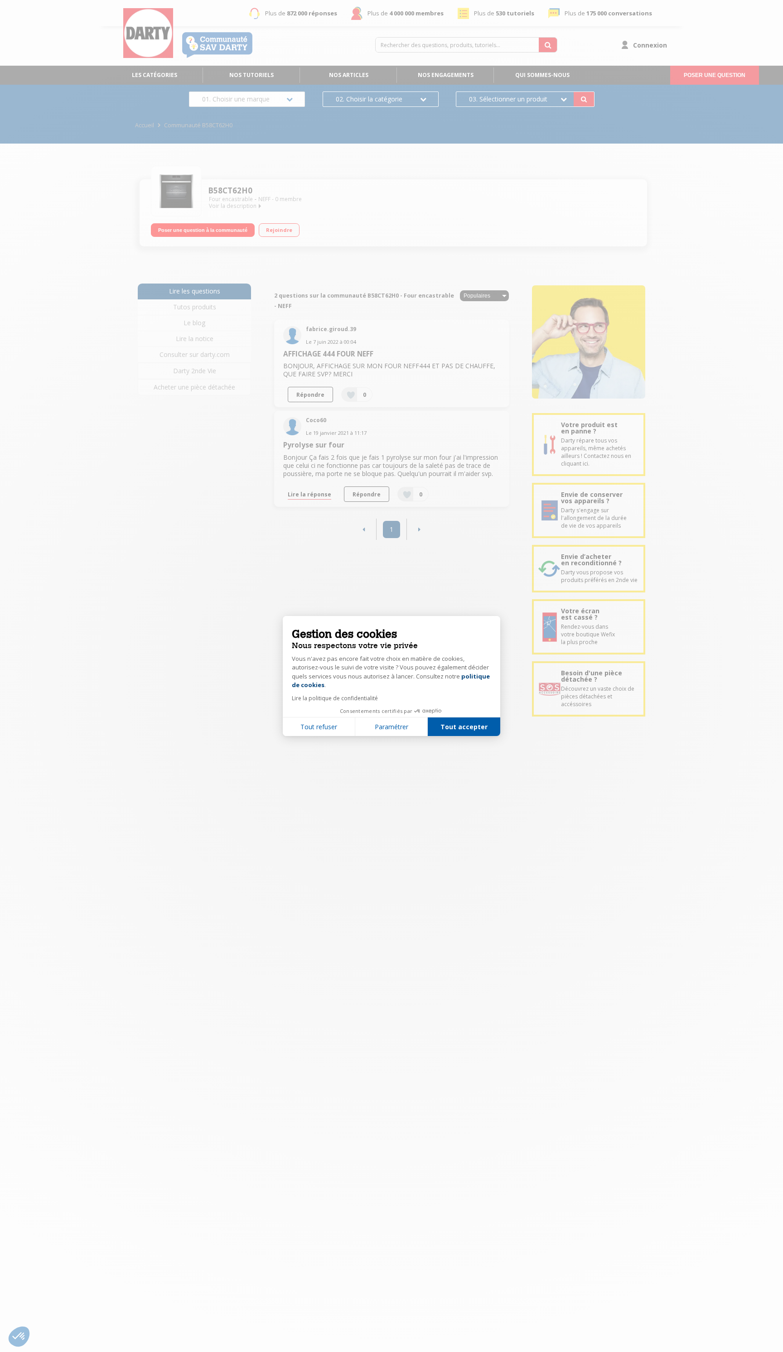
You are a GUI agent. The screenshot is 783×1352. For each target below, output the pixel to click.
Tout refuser (318, 726)
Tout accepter (464, 726)
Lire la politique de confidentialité (335, 698)
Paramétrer (391, 726)
